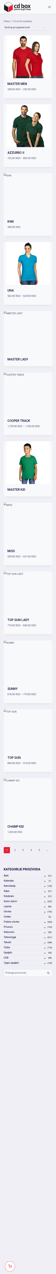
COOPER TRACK (18, 421)
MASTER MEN (17, 84)
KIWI (10, 221)
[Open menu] (49, 7)
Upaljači (8, 952)
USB (6, 957)
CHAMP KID (15, 826)
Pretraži (49, 972)
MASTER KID (16, 489)
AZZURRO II (15, 153)
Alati (6, 875)
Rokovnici (9, 932)
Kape (6, 890)
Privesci (8, 926)
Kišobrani (9, 896)
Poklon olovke (11, 921)
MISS (11, 551)
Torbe (7, 947)
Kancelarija (9, 885)
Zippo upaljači (11, 962)
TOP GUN (14, 758)
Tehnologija (10, 937)
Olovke (7, 911)
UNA (10, 290)
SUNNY (12, 689)
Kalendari (9, 880)
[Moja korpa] (10, 1266)
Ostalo (7, 916)
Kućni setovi (10, 901)
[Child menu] (44, 876)
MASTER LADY (17, 359)
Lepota (7, 906)
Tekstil (7, 942)
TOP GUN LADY (18, 620)
